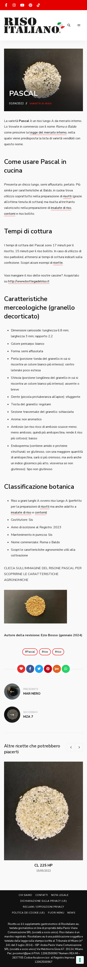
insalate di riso (61, 208)
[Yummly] (57, 669)
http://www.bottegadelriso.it (28, 281)
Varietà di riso (41, 103)
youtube (22, 5)
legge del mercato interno (48, 132)
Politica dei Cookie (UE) (28, 912)
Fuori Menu (56, 912)
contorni (9, 213)
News (71, 912)
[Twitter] (39, 669)
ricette (58, 262)
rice (46, 652)
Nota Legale (60, 895)
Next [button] (79, 747)
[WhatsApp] (66, 669)
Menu (79, 25)
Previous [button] (71, 747)
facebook (6, 5)
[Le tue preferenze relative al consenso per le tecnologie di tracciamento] (80, 960)
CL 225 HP (43, 865)
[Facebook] (30, 669)
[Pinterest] (48, 669)
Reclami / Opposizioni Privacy (43, 906)
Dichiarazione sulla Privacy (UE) (43, 901)
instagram (14, 5)
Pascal (31, 652)
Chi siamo (25, 895)
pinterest (30, 5)
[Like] (21, 669)
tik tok (38, 5)
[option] (43, 817)
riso (59, 652)
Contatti (41, 895)
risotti (67, 196)
